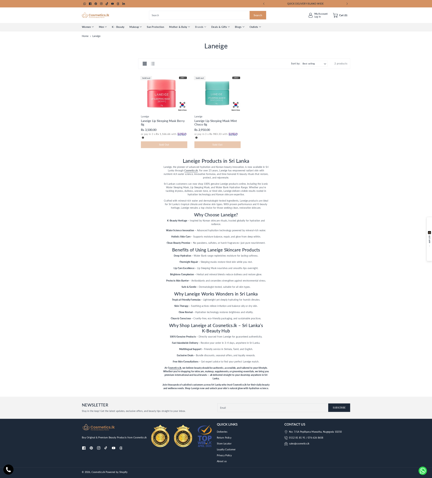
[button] (340, 15)
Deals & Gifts (219, 26)
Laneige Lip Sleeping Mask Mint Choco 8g (215, 122)
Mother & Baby (178, 26)
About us (222, 461)
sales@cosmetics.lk (299, 443)
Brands (199, 26)
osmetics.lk (175, 367)
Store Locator (224, 443)
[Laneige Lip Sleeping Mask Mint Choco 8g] (217, 93)
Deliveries (222, 431)
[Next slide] (347, 3)
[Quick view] (142, 108)
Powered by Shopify (116, 472)
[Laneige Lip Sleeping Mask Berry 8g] (164, 93)
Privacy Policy (224, 455)
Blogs (238, 26)
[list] (152, 63)
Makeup (134, 26)
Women (86, 26)
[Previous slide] (264, 3)
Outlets (254, 26)
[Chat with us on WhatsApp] (422, 471)
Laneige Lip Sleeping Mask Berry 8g (163, 122)
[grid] (144, 63)
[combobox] (207, 15)
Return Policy (224, 437)
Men (101, 26)
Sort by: (295, 63)
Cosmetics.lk (191, 170)
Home (85, 36)
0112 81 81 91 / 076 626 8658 (306, 437)
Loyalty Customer (226, 449)
